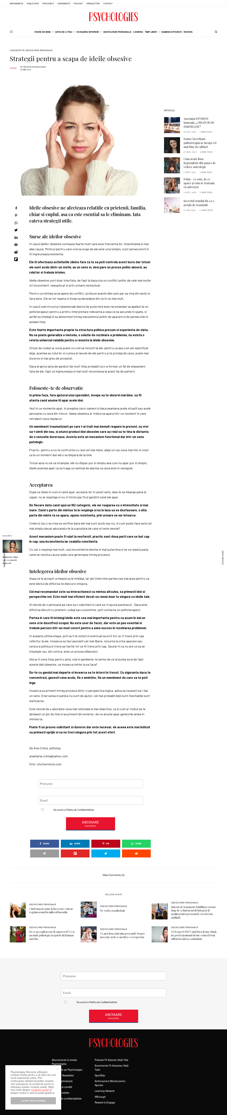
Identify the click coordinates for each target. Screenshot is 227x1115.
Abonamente (16, 3)
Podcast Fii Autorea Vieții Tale (111, 1060)
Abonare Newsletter (63, 1075)
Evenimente (64, 3)
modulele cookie (40, 1090)
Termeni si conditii (62, 1087)
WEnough (100, 1096)
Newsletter (93, 3)
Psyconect (48, 3)
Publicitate (33, 3)
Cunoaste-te (17, 50)
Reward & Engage (105, 1102)
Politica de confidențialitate (67, 1098)
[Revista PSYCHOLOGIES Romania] (113, 16)
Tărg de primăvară (62, 1081)
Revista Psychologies (34, 67)
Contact (108, 3)
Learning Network (105, 1091)
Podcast (78, 3)
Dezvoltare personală (39, 50)
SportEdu (100, 1075)
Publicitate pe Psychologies (67, 1069)
